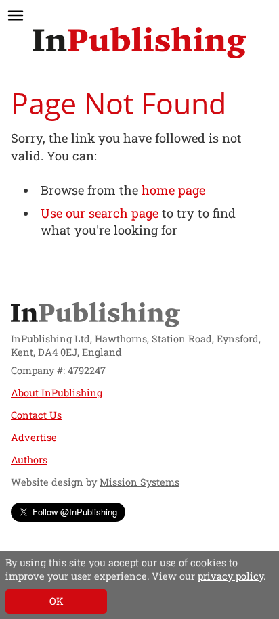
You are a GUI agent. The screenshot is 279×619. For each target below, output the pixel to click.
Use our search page (99, 213)
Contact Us (36, 415)
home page (173, 190)
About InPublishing (56, 392)
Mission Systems (139, 482)
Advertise (34, 437)
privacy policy (230, 576)
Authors (29, 459)
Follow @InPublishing (75, 511)
